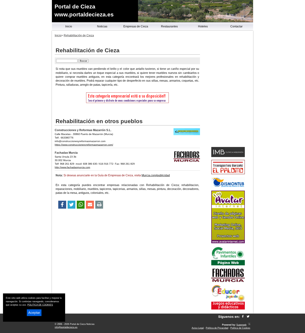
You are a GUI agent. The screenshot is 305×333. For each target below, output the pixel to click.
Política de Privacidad (217, 328)
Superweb (241, 324)
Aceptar (34, 312)
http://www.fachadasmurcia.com (72, 167)
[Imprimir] (99, 205)
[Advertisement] (228, 89)
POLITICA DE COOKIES (40, 304)
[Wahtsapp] (81, 205)
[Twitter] (71, 205)
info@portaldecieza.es (66, 327)
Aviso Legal (198, 328)
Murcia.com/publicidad (156, 175)
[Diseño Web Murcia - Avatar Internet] (249, 324)
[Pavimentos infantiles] (228, 264)
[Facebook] (62, 205)
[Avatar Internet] (228, 242)
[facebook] (243, 317)
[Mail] (90, 205)
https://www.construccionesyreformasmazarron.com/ (84, 144)
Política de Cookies (240, 328)
